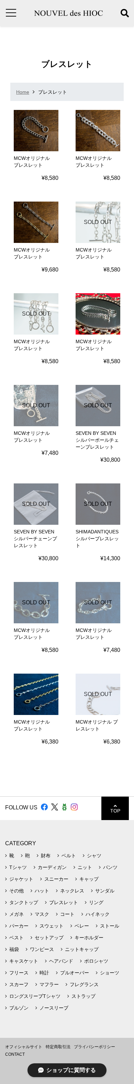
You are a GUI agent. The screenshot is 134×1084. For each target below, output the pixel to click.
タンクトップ (23, 902)
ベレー (82, 926)
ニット (85, 867)
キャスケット (23, 961)
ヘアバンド (61, 961)
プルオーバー (74, 972)
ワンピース (42, 949)
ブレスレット (63, 902)
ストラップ (83, 996)
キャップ (89, 879)
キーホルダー (89, 937)
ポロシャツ (96, 961)
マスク (42, 914)
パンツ (110, 867)
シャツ (94, 855)
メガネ (16, 914)
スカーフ (19, 984)
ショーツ (109, 972)
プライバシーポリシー (94, 1046)
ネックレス (72, 890)
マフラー (49, 984)
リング (96, 902)
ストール (109, 926)
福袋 (14, 949)
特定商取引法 (58, 1046)
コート (67, 914)
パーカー (19, 926)
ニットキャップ (82, 949)
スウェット (52, 926)
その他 (16, 890)
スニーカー (56, 879)
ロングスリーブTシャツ (34, 996)
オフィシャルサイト (23, 1046)
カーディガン (52, 867)
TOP (115, 811)
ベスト (16, 937)
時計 (44, 972)
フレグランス (84, 984)
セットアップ (49, 937)
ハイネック (98, 914)
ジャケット (21, 879)
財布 (46, 855)
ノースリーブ (54, 1008)
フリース (19, 972)
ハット (42, 890)
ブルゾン (19, 1008)
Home (22, 92)
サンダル (104, 890)
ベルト (69, 855)
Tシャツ (18, 867)
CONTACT (15, 1054)
